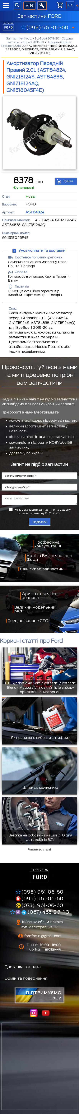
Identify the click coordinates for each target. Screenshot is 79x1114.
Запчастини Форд (19, 38)
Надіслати (39, 521)
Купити (68, 181)
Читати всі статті (39, 849)
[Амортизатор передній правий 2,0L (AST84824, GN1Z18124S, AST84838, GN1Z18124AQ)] (39, 133)
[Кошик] (60, 5)
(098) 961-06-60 (47, 27)
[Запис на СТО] (42, 5)
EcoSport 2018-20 (47, 38)
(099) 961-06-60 (42, 898)
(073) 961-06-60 (42, 905)
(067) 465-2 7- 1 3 (47, 912)
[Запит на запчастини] (29, 6)
